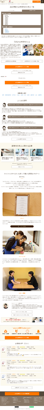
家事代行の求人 (26, 399)
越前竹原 (32, 94)
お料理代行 (7, 32)
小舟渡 (28, 94)
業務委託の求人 (4, 400)
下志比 (18, 94)
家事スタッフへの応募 (38, 398)
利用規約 (35, 402)
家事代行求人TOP (21, 72)
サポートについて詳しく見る (21, 311)
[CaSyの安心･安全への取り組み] (22, 320)
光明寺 (22, 94)
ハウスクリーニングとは (17, 401)
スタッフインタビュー (5, 402)
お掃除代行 (7, 31)
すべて (6, 28)
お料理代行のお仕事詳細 (10, 61)
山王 (36, 94)
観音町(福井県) (8, 94)
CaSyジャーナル (21, 166)
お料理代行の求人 (27, 402)
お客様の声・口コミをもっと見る (21, 387)
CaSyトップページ (5, 397)
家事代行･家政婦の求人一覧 (27, 398)
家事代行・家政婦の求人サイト (4, 0)
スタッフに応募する (36, 1)
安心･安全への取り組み (38, 397)
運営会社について (37, 400)
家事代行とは (15, 397)
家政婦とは (15, 402)
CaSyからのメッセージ (5, 401)
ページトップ (42, 394)
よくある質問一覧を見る (21, 139)
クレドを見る (23, 226)
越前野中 (40, 94)
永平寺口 (14, 94)
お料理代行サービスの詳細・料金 (32, 61)
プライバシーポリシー (38, 401)
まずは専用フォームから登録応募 (22, 393)
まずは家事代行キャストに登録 (22, 66)
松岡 (3, 94)
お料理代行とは (15, 400)
